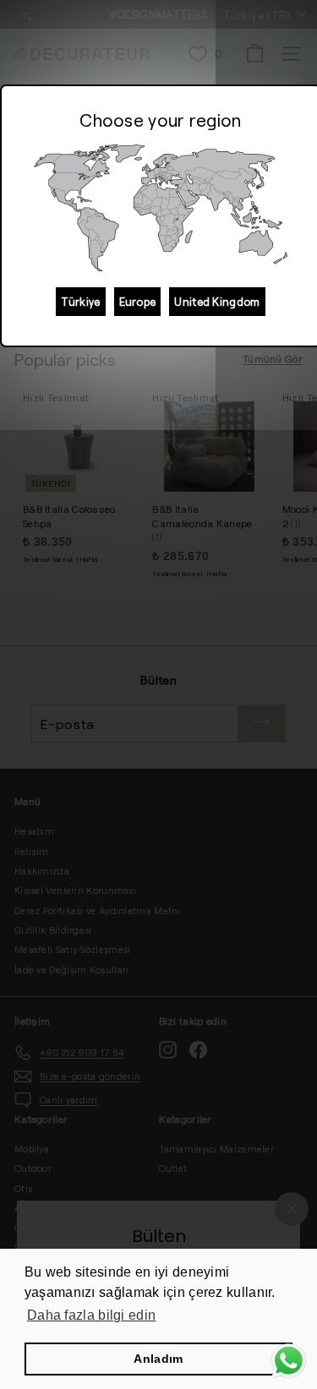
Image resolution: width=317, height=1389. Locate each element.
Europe (137, 301)
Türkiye (80, 301)
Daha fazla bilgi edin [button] (91, 1315)
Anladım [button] (158, 1358)
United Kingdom (217, 301)
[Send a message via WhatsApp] (289, 1361)
